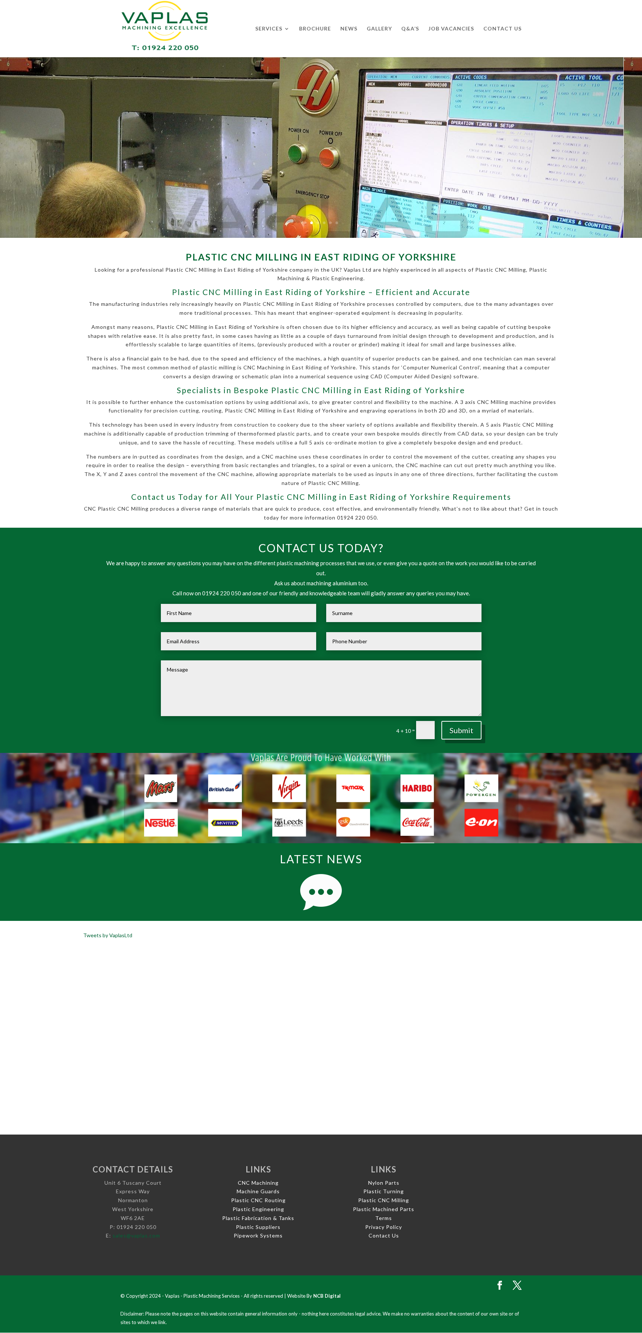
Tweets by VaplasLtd (107, 935)
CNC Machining (258, 1183)
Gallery (379, 29)
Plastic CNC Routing (258, 1200)
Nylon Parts (383, 1183)
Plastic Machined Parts (383, 1209)
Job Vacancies (451, 29)
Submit (461, 730)
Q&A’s (410, 29)
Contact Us (502, 29)
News (348, 29)
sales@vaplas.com (136, 1235)
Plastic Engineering (258, 1209)
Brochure (315, 29)
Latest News (321, 859)
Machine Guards (258, 1191)
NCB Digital (327, 1296)
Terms (383, 1218)
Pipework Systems (258, 1235)
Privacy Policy (383, 1227)
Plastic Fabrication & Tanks (258, 1218)
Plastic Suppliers (258, 1227)
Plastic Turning (383, 1191)
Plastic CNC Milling (383, 1200)
